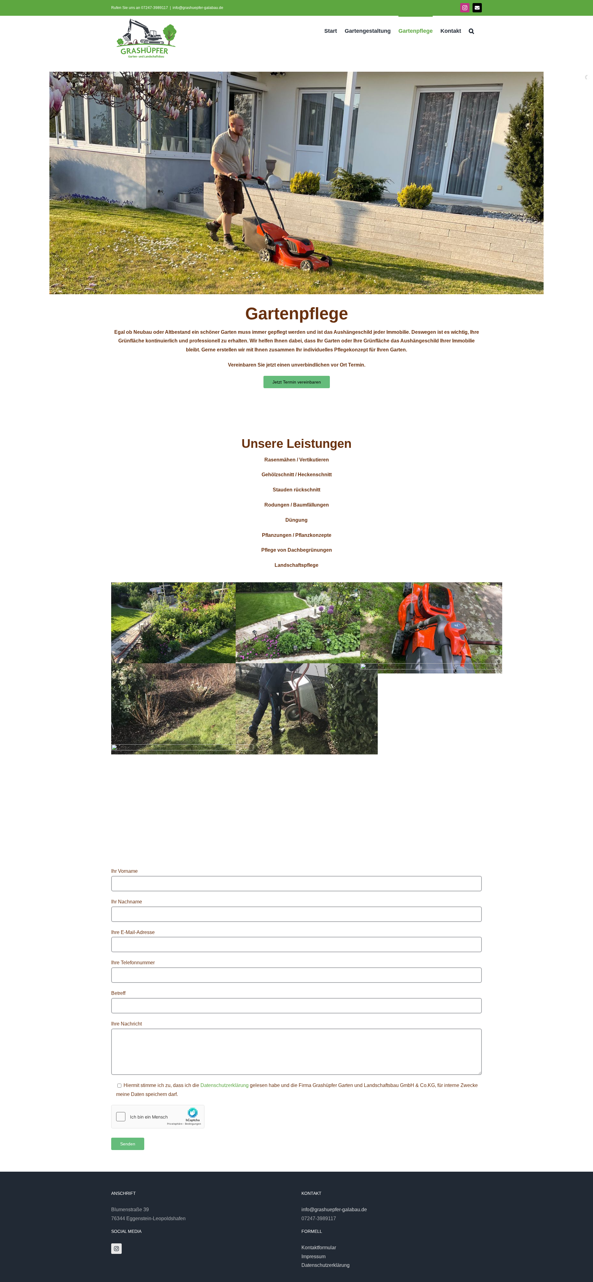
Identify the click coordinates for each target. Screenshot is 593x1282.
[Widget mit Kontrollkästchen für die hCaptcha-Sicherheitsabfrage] (157, 1116)
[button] (471, 30)
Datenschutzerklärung (224, 1085)
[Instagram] (116, 1248)
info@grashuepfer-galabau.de (198, 8)
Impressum (313, 1256)
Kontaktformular (318, 1247)
